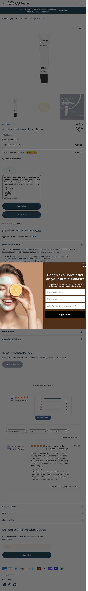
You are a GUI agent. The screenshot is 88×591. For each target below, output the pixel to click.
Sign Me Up (65, 314)
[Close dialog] (84, 265)
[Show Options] (83, 306)
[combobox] (64, 306)
